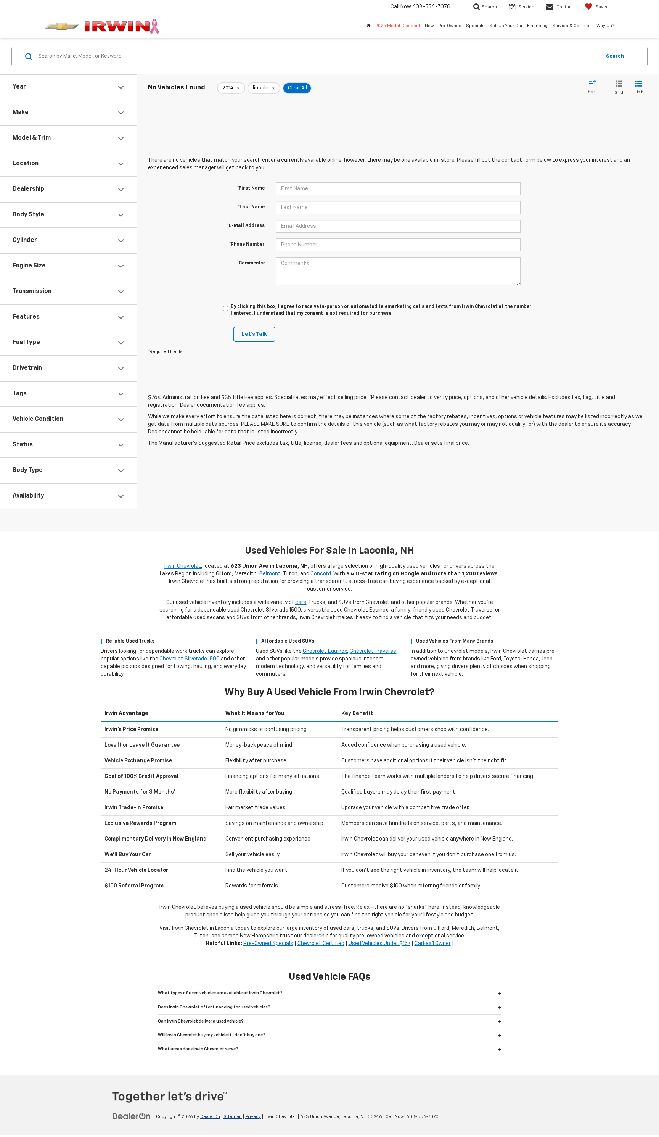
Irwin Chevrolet (182, 566)
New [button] (429, 26)
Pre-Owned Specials (268, 943)
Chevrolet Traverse (373, 651)
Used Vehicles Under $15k (379, 943)
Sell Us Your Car (505, 26)
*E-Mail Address (246, 226)
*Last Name (251, 207)
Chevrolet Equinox (325, 651)
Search (615, 56)
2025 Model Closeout (397, 26)
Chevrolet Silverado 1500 (189, 659)
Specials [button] (475, 26)
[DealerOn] (131, 1116)
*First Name (251, 188)
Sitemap (232, 1116)
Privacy (253, 1116)
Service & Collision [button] (572, 26)
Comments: (252, 263)
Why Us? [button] (605, 26)
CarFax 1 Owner (433, 943)
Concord (320, 574)
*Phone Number (247, 244)
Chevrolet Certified (320, 943)
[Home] (369, 26)
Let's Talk (254, 334)
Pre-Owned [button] (450, 26)
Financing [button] (537, 26)
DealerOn (210, 1116)
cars (300, 602)
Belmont (270, 574)
